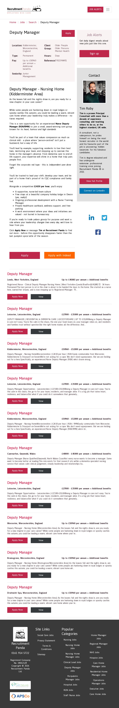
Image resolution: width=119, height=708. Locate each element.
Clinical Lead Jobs (72, 662)
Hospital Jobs (70, 684)
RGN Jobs (68, 690)
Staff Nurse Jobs (72, 695)
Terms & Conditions (46, 647)
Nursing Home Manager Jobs (72, 655)
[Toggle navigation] (108, 9)
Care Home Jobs (98, 694)
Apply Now (17, 296)
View (41, 296)
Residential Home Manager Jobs (98, 673)
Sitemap (41, 654)
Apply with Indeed (59, 255)
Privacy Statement (46, 640)
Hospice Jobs (96, 657)
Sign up (94, 53)
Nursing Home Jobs (72, 647)
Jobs (22, 22)
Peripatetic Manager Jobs (73, 678)
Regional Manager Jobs (99, 645)
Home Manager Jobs (98, 637)
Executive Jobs (97, 688)
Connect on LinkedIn (94, 190)
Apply (68, 33)
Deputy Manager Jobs (72, 669)
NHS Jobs (94, 652)
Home (12, 22)
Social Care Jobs (45, 635)
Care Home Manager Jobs (99, 665)
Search (32, 22)
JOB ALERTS (95, 9)
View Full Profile (94, 181)
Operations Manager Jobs (99, 682)
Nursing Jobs (70, 639)
